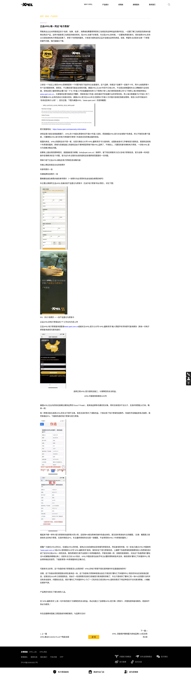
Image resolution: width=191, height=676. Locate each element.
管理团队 (24, 657)
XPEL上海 (33, 652)
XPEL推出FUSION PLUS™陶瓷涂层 (54, 637)
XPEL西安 (43, 652)
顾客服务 (136, 4)
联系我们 (152, 4)
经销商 (120, 4)
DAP (61, 657)
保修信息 (34, 657)
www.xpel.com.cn (47, 94)
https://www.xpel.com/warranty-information (69, 129)
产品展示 (105, 4)
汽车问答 (53, 657)
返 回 (94, 637)
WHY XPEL (88, 4)
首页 (42, 16)
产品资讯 (54, 16)
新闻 (47, 16)
